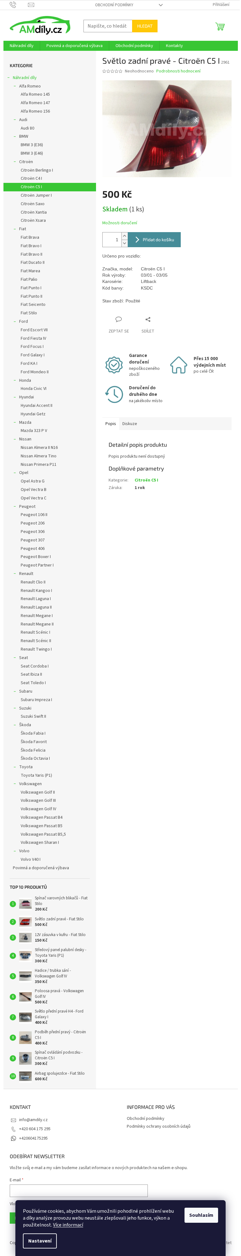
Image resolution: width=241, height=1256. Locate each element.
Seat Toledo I (33, 683)
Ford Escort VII (34, 330)
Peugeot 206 (33, 523)
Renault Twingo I (36, 649)
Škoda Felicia (33, 750)
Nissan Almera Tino (38, 456)
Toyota (26, 767)
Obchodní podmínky (114, 5)
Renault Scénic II (36, 641)
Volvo (24, 851)
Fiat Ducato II (33, 262)
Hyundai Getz (33, 414)
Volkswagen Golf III (38, 800)
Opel (23, 473)
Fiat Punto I (31, 288)
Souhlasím (201, 1215)
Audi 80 (27, 128)
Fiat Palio (29, 279)
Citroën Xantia (34, 212)
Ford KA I (29, 363)
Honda (25, 380)
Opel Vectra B (33, 490)
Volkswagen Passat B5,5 (43, 834)
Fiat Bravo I (31, 246)
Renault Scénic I (35, 632)
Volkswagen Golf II (38, 792)
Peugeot (27, 506)
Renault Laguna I (36, 599)
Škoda (25, 725)
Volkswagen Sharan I (40, 842)
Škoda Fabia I (33, 733)
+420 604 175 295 (35, 1129)
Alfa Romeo (30, 86)
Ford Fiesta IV (33, 338)
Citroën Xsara (33, 220)
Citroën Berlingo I (37, 170)
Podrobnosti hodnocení (178, 71)
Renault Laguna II (36, 607)
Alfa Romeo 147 (35, 103)
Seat (23, 658)
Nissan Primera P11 (38, 464)
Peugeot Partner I (37, 565)
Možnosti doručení (119, 223)
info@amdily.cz (33, 1120)
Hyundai (26, 397)
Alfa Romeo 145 (35, 94)
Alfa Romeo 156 (35, 111)
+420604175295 (33, 1138)
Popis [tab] (110, 424)
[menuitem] (21, 46)
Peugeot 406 (33, 549)
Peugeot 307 (33, 540)
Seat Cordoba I (35, 666)
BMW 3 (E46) (32, 153)
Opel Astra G (33, 481)
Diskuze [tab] (129, 424)
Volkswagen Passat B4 (41, 817)
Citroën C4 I (31, 178)
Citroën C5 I (31, 187)
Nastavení (39, 1240)
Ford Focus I (32, 346)
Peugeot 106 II (34, 515)
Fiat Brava (30, 237)
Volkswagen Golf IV (38, 809)
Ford (23, 321)
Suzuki (25, 708)
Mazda (25, 422)
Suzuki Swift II (33, 716)
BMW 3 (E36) (32, 145)
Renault (26, 574)
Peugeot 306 (33, 532)
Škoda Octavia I (35, 758)
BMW (23, 136)
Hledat (145, 26)
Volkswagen (30, 784)
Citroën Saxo (33, 204)
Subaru (25, 691)
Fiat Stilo (29, 313)
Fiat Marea (30, 271)
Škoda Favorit (34, 742)
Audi (23, 120)
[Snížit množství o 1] (124, 243)
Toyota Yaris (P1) (36, 775)
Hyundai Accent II (36, 405)
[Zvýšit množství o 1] (124, 236)
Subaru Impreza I (36, 700)
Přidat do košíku (158, 239)
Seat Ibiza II (31, 674)
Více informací (68, 1224)
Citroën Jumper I (36, 195)
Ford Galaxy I (33, 355)
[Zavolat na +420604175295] (19, 5)
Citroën (26, 162)
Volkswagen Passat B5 (41, 826)
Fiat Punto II (31, 296)
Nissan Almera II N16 (39, 447)
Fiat (22, 229)
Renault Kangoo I (36, 591)
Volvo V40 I (30, 859)
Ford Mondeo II (35, 372)
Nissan (25, 439)
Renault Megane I (37, 616)
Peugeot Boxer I (36, 557)
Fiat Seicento (33, 304)
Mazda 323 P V (34, 431)
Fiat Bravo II (31, 254)
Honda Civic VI (33, 389)
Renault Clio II (33, 582)
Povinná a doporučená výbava (41, 868)
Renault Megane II (37, 624)
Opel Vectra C (33, 498)
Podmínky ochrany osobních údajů (158, 1126)
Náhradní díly (25, 78)
